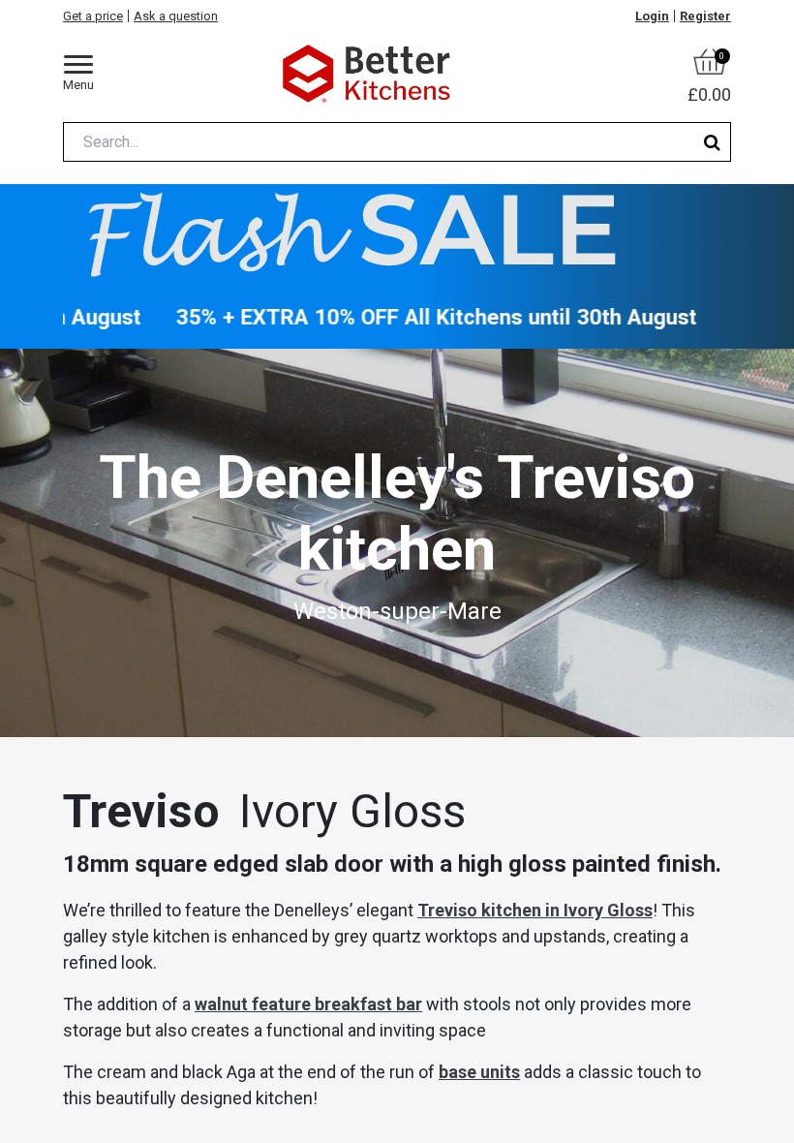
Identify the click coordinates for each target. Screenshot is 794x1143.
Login (652, 16)
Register (705, 16)
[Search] (712, 142)
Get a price (93, 16)
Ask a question (176, 16)
